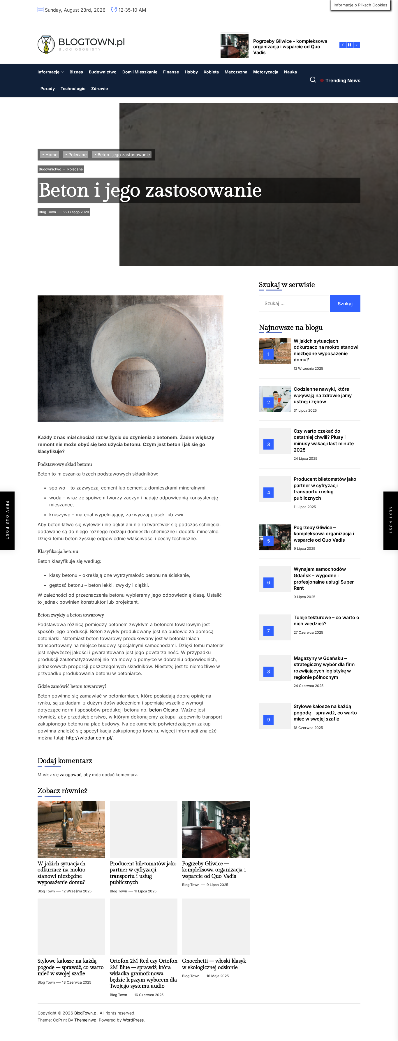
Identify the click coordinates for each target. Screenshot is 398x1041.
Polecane (74, 169)
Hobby (191, 71)
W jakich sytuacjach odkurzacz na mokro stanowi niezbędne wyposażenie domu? (61, 873)
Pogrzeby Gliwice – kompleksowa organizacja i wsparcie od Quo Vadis (214, 870)
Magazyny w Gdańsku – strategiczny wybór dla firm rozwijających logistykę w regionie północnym (324, 667)
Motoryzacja (265, 71)
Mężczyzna (236, 71)
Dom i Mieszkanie (139, 71)
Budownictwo (103, 71)
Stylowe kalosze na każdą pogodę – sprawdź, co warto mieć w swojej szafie (71, 967)
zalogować (70, 774)
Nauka (290, 71)
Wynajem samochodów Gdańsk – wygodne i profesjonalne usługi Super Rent (324, 578)
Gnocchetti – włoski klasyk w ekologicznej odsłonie (214, 964)
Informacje (48, 71)
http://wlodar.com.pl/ (89, 738)
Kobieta (211, 71)
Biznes (76, 71)
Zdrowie (99, 88)
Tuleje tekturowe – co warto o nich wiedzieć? (326, 620)
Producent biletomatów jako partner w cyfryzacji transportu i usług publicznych (143, 873)
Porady (47, 88)
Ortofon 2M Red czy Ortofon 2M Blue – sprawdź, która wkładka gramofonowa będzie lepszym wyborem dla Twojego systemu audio (143, 973)
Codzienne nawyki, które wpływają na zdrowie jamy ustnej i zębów (323, 395)
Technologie (73, 88)
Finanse (171, 71)
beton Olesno (163, 710)
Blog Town (47, 212)
